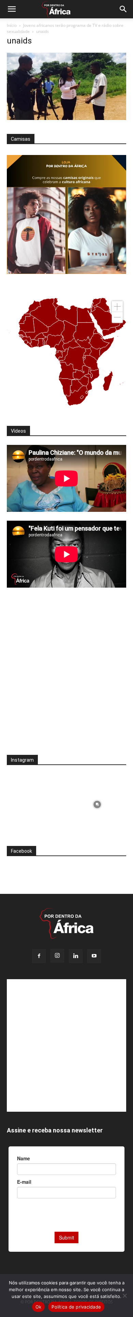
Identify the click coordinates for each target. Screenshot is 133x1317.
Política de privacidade (76, 1307)
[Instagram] (57, 956)
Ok (38, 1307)
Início (12, 25)
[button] (12, 9)
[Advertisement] (66, 675)
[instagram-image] (36, 803)
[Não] (124, 1295)
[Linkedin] (76, 956)
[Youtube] (94, 956)
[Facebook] (39, 956)
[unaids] (66, 118)
